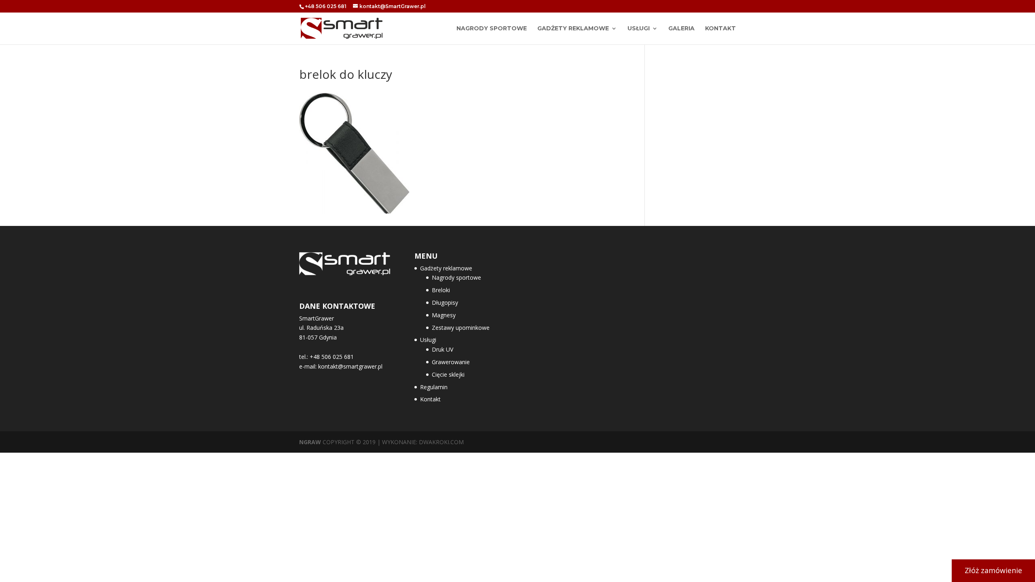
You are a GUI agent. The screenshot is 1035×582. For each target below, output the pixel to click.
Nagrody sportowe (456, 277)
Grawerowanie (451, 362)
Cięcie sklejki (448, 374)
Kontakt (720, 28)
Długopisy (445, 302)
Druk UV (442, 349)
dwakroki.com (441, 442)
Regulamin (434, 387)
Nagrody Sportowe (491, 28)
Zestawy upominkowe (461, 327)
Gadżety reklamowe (573, 28)
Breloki (441, 290)
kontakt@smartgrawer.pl (350, 366)
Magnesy (444, 315)
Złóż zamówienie (993, 570)
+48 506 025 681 (325, 6)
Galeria (681, 28)
